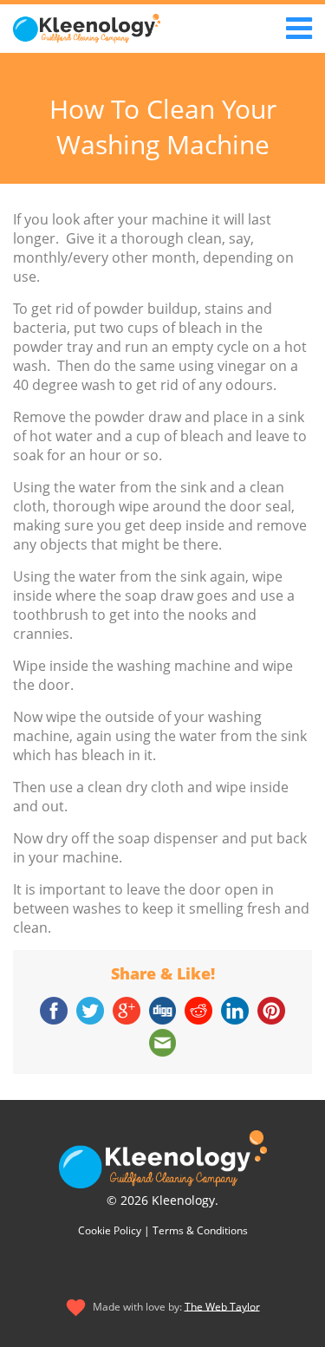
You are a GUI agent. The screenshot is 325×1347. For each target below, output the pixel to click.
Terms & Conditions (200, 1230)
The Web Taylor (222, 1305)
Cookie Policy (109, 1230)
